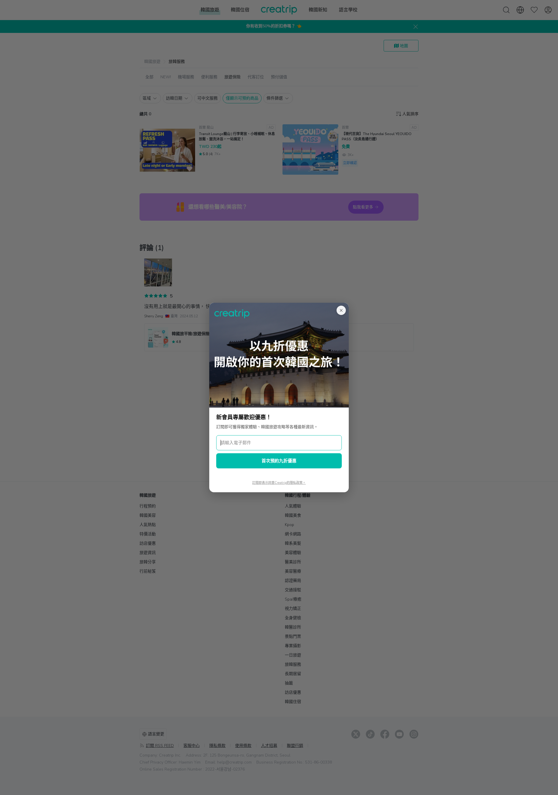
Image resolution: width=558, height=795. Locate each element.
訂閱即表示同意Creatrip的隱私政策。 (279, 483)
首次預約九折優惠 (279, 461)
